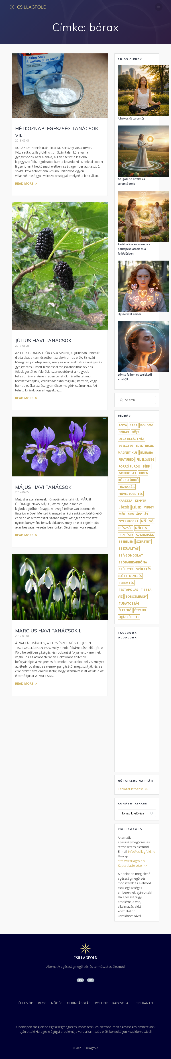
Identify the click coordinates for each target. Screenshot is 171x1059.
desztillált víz (131, 439)
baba (134, 425)
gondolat (127, 473)
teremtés (126, 583)
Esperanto (144, 1003)
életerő (125, 610)
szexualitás (129, 549)
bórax (124, 432)
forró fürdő (129, 466)
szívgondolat (131, 555)
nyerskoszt (128, 521)
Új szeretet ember (129, 314)
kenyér (140, 501)
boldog (146, 425)
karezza (125, 501)
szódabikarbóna (133, 562)
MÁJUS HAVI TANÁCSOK (43, 487)
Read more (24, 183)
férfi (147, 466)
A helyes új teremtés (131, 118)
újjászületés (129, 617)
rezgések (126, 535)
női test (142, 528)
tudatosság (129, 603)
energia (146, 453)
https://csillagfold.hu (132, 861)
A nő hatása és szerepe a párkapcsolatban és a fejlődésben (134, 248)
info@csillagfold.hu (141, 851)
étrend (140, 610)
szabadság (145, 535)
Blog (42, 1003)
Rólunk (101, 1003)
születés (126, 569)
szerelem (126, 542)
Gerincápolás (78, 1003)
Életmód (25, 1003)
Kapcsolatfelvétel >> (132, 865)
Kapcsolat (121, 1003)
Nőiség (57, 1003)
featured (126, 460)
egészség (126, 446)
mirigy (149, 507)
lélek (136, 507)
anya (123, 425)
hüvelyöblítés (131, 494)
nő (143, 521)
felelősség (145, 460)
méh (122, 514)
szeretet (143, 542)
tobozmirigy (136, 597)
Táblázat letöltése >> (133, 789)
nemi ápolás (138, 514)
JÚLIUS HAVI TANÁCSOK (43, 340)
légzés (124, 507)
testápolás (128, 590)
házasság (127, 487)
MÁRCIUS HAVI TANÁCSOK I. (48, 631)
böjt (135, 432)
